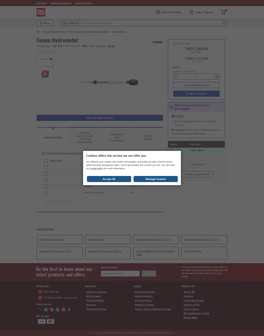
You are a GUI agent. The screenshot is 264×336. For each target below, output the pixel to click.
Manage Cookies (156, 179)
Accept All (109, 179)
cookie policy (96, 168)
